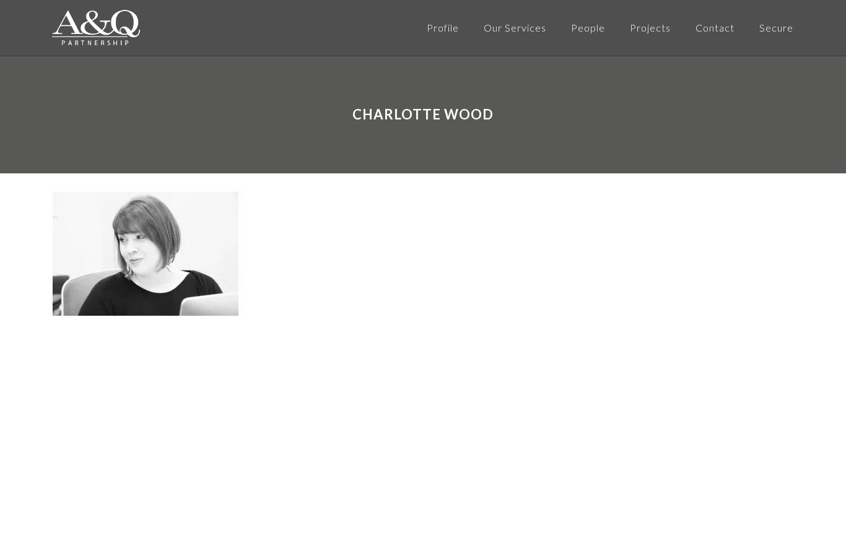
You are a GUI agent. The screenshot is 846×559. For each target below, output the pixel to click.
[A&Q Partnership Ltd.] (96, 28)
